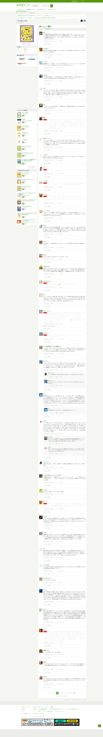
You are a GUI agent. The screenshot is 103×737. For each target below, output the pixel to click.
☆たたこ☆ (46, 194)
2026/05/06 (61, 173)
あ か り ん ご (51, 372)
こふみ (44, 241)
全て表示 (41, 29)
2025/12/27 (61, 303)
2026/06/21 (61, 110)
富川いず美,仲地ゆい (25, 195)
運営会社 (35, 709)
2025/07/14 (61, 654)
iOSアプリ (43, 713)
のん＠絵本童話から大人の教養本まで (52, 346)
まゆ (44, 88)
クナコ (44, 609)
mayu (44, 421)
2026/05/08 (61, 160)
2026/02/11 (61, 287)
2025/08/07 (61, 570)
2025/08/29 (61, 541)
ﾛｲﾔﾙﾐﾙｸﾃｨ (45, 48)
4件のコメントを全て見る (49, 326)
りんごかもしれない (26, 126)
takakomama (46, 266)
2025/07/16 (61, 642)
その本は (23, 119)
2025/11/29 (61, 353)
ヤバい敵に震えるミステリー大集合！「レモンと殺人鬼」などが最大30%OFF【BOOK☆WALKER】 (37, 17)
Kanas (44, 532)
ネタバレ (47, 29)
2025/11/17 (61, 405)
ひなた (44, 225)
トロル (23, 202)
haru (44, 501)
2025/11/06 (61, 467)
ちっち (44, 590)
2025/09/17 (61, 494)
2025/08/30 (61, 525)
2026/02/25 (61, 234)
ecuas (44, 629)
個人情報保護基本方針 (43, 709)
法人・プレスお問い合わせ (48, 711)
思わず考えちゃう (25, 132)
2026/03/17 (61, 203)
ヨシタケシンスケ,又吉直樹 (26, 120)
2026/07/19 (61, 67)
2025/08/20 (61, 557)
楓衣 (44, 117)
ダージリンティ (47, 310)
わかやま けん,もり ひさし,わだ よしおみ (29, 222)
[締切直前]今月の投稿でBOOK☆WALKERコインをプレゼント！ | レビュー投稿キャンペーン (35, 15)
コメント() (55, 41)
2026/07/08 (61, 80)
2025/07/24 (61, 601)
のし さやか (24, 180)
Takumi (45, 676)
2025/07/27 (61, 582)
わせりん (45, 333)
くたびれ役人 (46, 565)
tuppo (44, 254)
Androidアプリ (36, 713)
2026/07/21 (61, 54)
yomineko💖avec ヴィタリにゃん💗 (52, 475)
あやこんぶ (46, 361)
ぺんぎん (45, 154)
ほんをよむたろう (47, 578)
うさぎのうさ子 (47, 281)
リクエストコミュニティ (59, 711)
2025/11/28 (61, 369)
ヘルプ (34, 711)
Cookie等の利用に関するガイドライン (57, 709)
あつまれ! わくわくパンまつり (27, 179)
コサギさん (46, 181)
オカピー (45, 516)
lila (44, 548)
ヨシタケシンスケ (22, 12)
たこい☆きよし (47, 210)
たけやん (45, 489)
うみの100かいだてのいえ (27, 206)
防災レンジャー (47, 138)
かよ (44, 294)
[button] (51, 5)
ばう (44, 394)
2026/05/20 (61, 147)
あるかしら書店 (25, 112)
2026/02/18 (61, 259)
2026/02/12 (61, 273)
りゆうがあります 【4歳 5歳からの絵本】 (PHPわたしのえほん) (29, 160)
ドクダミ (45, 61)
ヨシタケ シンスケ (25, 140)
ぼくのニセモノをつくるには (27, 152)
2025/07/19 (61, 622)
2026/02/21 (61, 247)
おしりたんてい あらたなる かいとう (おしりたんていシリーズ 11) (29, 200)
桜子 (44, 32)
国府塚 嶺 (46, 650)
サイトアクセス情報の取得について (73, 709)
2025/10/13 (61, 482)
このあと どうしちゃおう (26, 146)
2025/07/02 (61, 669)
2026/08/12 (61, 41)
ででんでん (50, 437)
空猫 (44, 662)
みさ (44, 104)
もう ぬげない (24, 139)
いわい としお (24, 207)
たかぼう (45, 75)
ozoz (44, 167)
